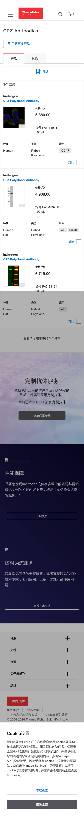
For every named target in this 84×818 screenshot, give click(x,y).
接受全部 (42, 804)
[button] (42, 71)
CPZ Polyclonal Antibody (21, 101)
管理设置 (42, 790)
